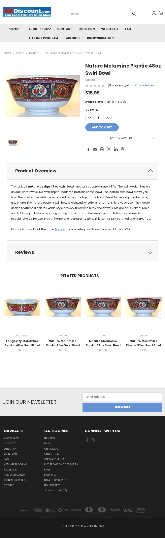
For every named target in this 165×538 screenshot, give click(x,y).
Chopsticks (52, 454)
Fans (47, 469)
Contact (64, 29)
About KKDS (38, 29)
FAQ (128, 29)
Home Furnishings (55, 480)
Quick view (22, 302)
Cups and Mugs (54, 459)
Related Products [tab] (79, 276)
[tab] (82, 171)
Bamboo (49, 438)
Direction (87, 29)
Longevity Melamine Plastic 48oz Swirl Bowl (22, 343)
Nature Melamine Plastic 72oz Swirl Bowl (103, 343)
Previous (159, 525)
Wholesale (110, 29)
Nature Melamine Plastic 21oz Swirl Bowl (62, 343)
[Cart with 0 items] (161, 13)
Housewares (52, 485)
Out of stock (22, 310)
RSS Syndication (100, 38)
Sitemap (9, 485)
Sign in (8, 480)
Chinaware (51, 448)
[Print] (102, 149)
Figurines (50, 475)
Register (23, 480)
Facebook (72, 38)
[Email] (95, 149)
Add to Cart (63, 310)
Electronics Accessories (61, 464)
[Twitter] (109, 149)
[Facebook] (88, 149)
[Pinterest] (123, 149)
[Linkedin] (116, 149)
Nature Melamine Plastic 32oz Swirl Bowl (143, 343)
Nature (60, 229)
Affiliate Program (43, 38)
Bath (47, 443)
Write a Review (144, 85)
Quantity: (92, 110)
